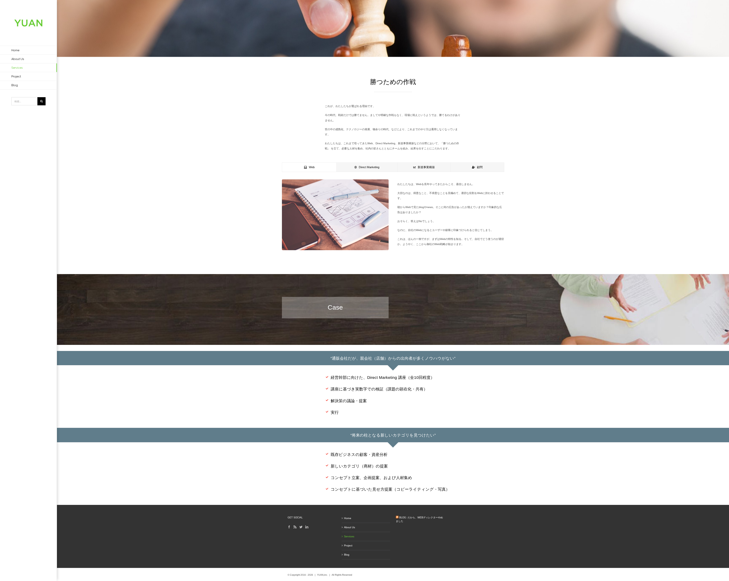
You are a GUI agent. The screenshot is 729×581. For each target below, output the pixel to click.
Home (347, 518)
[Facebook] (289, 526)
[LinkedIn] (306, 526)
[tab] (309, 167)
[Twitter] (300, 526)
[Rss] (295, 526)
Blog (346, 554)
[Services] (393, 28)
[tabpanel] (393, 219)
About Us (349, 527)
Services (349, 536)
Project (348, 545)
